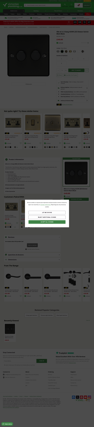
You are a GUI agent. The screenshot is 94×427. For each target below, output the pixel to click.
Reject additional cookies (47, 217)
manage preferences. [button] (45, 204)
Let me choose (47, 212)
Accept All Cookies (47, 222)
